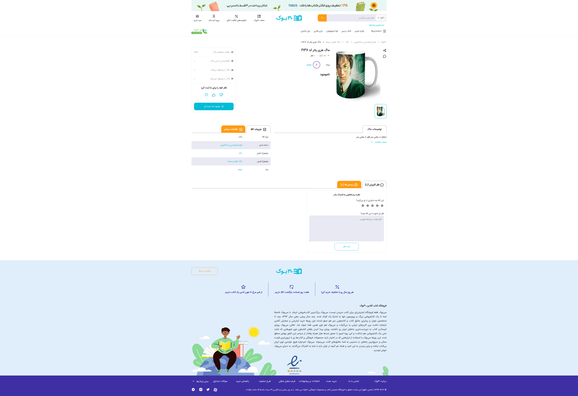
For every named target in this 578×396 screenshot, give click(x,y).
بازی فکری (318, 31)
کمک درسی (346, 31)
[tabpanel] (231, 153)
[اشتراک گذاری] (385, 51)
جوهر (309, 65)
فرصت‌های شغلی (287, 381)
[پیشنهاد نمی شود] (221, 95)
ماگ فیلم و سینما (333, 42)
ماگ (347, 42)
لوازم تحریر (359, 31)
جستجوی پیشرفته (376, 25)
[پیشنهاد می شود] (214, 95)
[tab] (259, 129)
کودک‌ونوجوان (332, 31)
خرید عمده (331, 381)
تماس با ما (353, 381)
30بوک (384, 42)
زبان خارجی (305, 31)
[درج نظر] (385, 56)
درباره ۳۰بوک (380, 381)
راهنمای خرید (242, 381)
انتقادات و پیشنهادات (309, 381)
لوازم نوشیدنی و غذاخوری (365, 42)
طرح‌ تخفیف (265, 381)
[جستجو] (322, 18)
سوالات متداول (220, 381)
